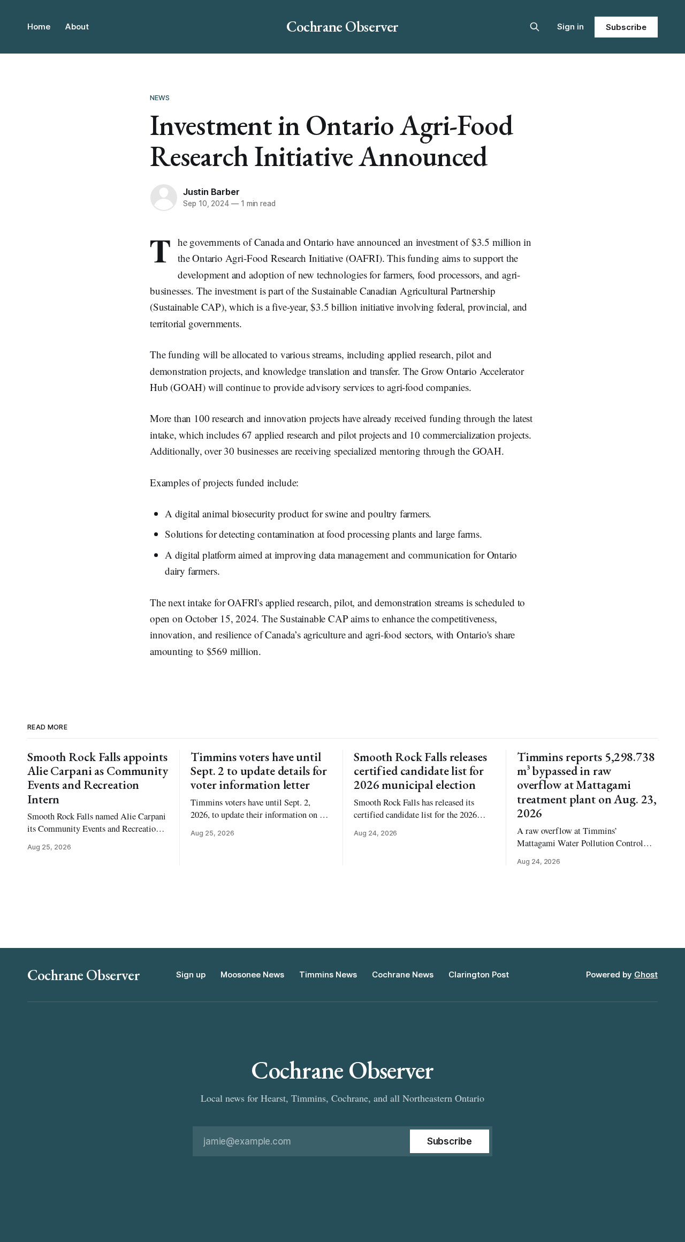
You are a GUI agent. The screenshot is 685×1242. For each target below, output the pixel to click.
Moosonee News (252, 974)
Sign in (570, 26)
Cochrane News (402, 974)
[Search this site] (534, 26)
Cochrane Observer (342, 26)
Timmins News (328, 974)
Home (38, 26)
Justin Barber (211, 191)
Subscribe (626, 27)
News (160, 97)
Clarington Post (478, 974)
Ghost (646, 974)
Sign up (191, 974)
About (77, 26)
